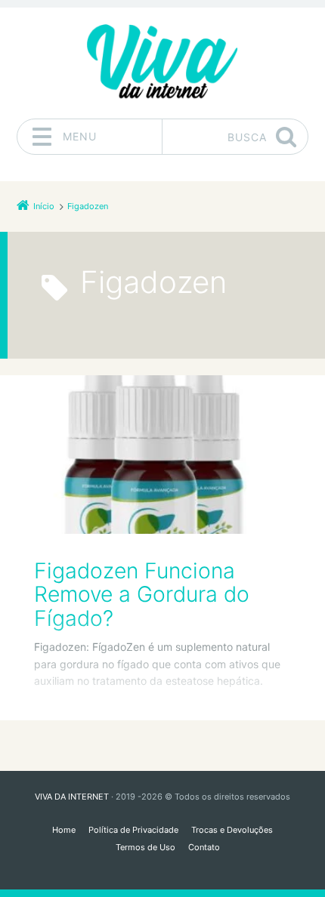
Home (64, 830)
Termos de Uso (145, 847)
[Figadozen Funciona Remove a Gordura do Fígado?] (162, 454)
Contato (204, 847)
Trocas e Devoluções (232, 830)
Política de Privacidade (133, 830)
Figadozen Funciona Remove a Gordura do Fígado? (141, 594)
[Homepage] (162, 62)
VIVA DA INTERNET (72, 796)
